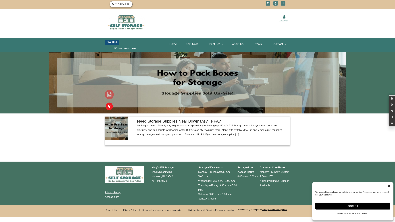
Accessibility (112, 197)
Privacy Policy (361, 213)
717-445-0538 (159, 181)
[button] (388, 186)
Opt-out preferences (345, 213)
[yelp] (275, 3)
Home (173, 44)
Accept (352, 206)
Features (214, 44)
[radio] (109, 94)
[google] (268, 3)
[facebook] (283, 3)
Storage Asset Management (274, 209)
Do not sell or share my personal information (162, 210)
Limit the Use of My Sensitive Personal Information (211, 210)
